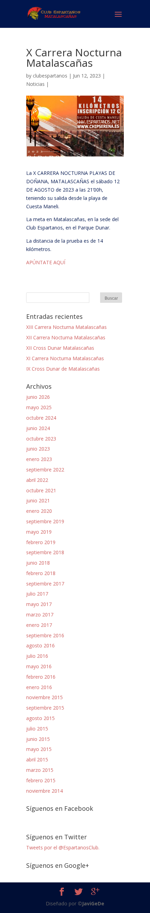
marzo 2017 (39, 614)
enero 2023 (39, 459)
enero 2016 (39, 687)
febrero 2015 (40, 780)
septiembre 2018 (45, 552)
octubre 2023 (41, 438)
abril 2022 (37, 480)
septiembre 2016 (45, 635)
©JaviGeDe (91, 903)
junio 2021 (38, 500)
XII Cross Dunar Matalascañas (60, 348)
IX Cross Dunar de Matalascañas (63, 368)
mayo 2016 (39, 666)
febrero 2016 (40, 676)
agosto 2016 (40, 645)
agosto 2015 (40, 718)
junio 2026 (38, 397)
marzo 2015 (39, 770)
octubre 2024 (41, 417)
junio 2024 (38, 428)
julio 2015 (37, 728)
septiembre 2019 (45, 521)
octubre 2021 (41, 490)
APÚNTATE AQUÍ (45, 262)
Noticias (35, 84)
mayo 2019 (39, 531)
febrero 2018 (40, 573)
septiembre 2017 (45, 583)
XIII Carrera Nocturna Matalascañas (66, 327)
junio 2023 (38, 448)
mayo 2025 (39, 407)
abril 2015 (37, 759)
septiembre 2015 (45, 707)
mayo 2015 (39, 749)
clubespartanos (50, 75)
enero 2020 (39, 511)
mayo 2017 (39, 604)
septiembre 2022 (45, 469)
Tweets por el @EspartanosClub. (62, 847)
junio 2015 (38, 739)
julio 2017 (37, 593)
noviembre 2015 (44, 697)
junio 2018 (38, 562)
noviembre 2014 (44, 790)
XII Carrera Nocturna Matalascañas (65, 337)
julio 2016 (37, 656)
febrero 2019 (40, 542)
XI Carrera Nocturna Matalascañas (65, 358)
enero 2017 (39, 625)
